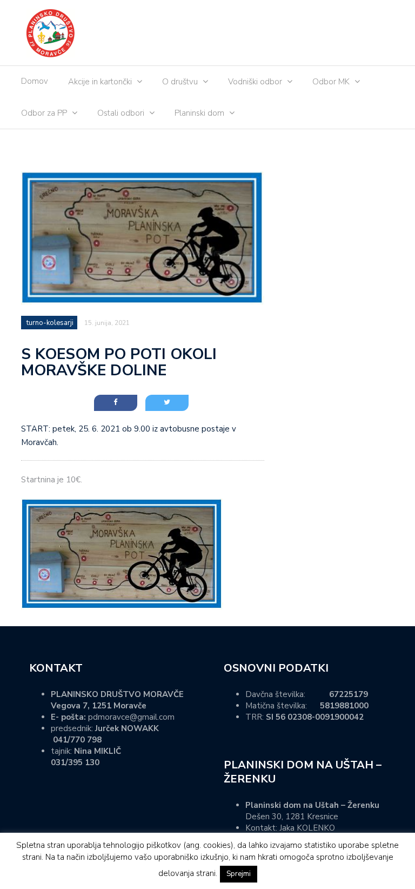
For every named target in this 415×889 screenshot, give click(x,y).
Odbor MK (331, 81)
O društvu (180, 81)
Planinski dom (199, 113)
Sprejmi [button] (238, 874)
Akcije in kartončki (100, 81)
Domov (34, 81)
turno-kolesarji (49, 323)
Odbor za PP (44, 113)
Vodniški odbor (255, 81)
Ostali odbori (120, 113)
